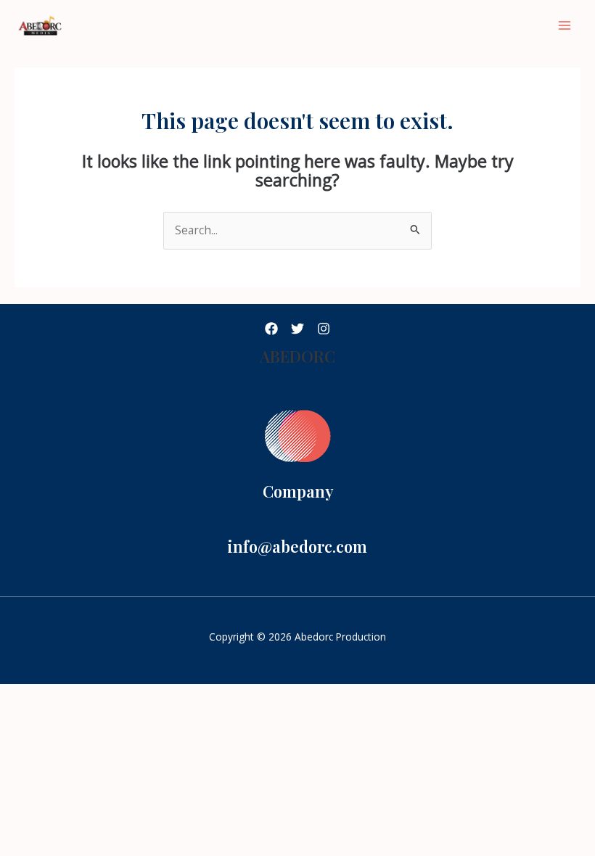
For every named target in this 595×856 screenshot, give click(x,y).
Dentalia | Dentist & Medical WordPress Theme (322, 702)
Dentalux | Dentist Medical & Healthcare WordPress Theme (423, 702)
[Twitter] (297, 328)
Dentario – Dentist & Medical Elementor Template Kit (514, 702)
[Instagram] (323, 328)
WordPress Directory (68, 702)
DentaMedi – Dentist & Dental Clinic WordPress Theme (470, 702)
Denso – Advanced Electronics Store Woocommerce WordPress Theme (147, 702)
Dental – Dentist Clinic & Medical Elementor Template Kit (279, 702)
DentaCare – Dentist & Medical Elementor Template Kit (196, 702)
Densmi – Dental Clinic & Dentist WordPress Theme (99, 702)
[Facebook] (271, 328)
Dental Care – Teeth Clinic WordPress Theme (237, 702)
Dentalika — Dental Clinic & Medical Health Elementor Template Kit (370, 702)
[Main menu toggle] (564, 25)
